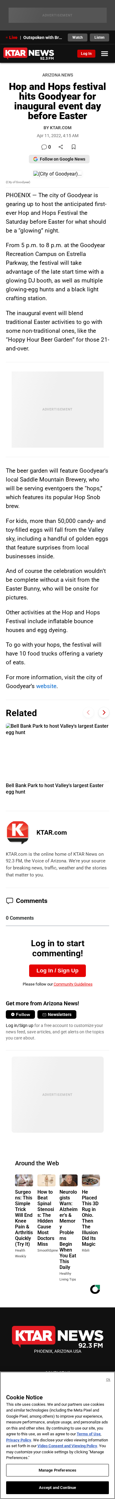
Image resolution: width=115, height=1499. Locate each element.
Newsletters (59, 1014)
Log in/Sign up (19, 1025)
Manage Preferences (57, 1470)
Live (13, 37)
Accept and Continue (57, 1487)
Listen (99, 37)
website (46, 686)
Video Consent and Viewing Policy (67, 1446)
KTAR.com (51, 832)
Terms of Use (89, 1434)
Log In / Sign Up (57, 971)
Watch (77, 37)
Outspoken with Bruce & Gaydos (43, 37)
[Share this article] (60, 147)
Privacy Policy (18, 1440)
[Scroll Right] (103, 712)
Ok (108, 1380)
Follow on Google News (62, 159)
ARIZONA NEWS (57, 75)
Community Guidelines (73, 984)
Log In (86, 54)
